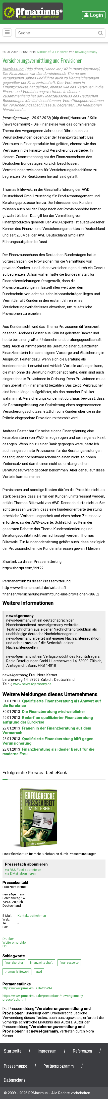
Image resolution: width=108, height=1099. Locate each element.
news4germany (86, 52)
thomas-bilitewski (17, 971)
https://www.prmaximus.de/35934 (27, 988)
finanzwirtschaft (41, 962)
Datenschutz (15, 1080)
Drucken (9, 939)
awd (39, 971)
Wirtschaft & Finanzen (52, 52)
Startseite (12, 1051)
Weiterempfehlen (15, 942)
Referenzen (82, 1051)
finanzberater (14, 962)
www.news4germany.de (32, 684)
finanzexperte (69, 962)
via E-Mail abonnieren (20, 873)
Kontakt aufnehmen (32, 916)
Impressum (47, 1051)
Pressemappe (15, 1066)
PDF (5, 946)
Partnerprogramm (58, 1066)
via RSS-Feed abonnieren (23, 870)
